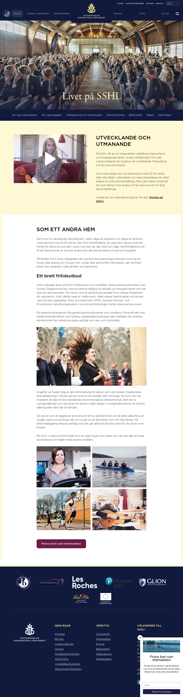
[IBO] (23, 582)
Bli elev (166, 14)
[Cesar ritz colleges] (81, 598)
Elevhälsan (164, 115)
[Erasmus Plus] (106, 598)
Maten (150, 115)
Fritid (142, 14)
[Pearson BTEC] (118, 582)
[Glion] (153, 582)
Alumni (120, 3)
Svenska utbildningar (38, 14)
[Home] (91, 14)
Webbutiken (104, 659)
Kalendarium (104, 654)
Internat (118, 14)
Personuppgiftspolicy (68, 669)
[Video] (50, 158)
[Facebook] (139, 683)
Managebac (103, 639)
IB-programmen (61, 14)
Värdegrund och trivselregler (84, 115)
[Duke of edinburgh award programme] (51, 582)
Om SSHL (17, 14)
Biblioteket (135, 115)
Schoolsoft (103, 634)
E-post (100, 644)
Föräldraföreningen (67, 654)
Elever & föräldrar (135, 3)
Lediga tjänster (64, 644)
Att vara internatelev (24, 115)
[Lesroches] (84, 582)
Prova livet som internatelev (61, 543)
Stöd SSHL (62, 659)
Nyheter (150, 3)
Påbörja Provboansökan (161, 691)
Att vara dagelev (51, 115)
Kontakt (159, 3)
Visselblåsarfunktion (67, 664)
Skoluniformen (115, 115)
